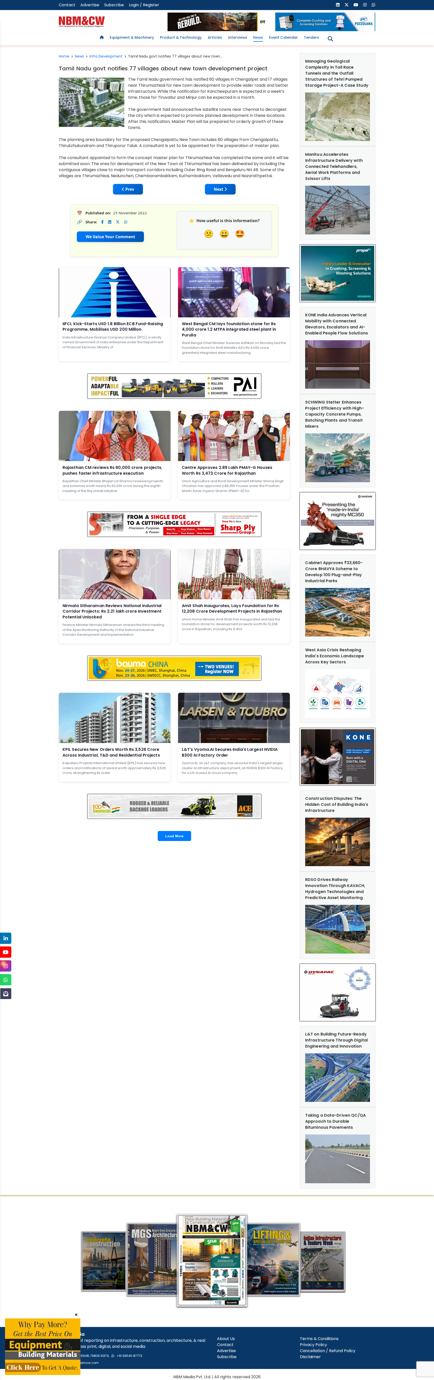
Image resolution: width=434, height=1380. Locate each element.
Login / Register (144, 5)
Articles (215, 37)
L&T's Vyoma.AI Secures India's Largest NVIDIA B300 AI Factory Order (230, 752)
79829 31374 (99, 1356)
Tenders (311, 37)
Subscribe (114, 5)
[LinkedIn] (5, 938)
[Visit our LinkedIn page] (338, 5)
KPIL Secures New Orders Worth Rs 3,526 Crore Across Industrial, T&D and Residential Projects (111, 752)
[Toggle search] (330, 39)
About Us (226, 1339)
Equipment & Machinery (132, 37)
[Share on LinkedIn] (109, 222)
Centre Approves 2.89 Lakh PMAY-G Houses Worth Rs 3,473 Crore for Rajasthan (227, 470)
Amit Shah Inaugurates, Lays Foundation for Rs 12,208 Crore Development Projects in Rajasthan (232, 608)
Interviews (237, 37)
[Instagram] (5, 966)
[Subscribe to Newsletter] (5, 993)
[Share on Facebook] (102, 222)
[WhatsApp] (5, 979)
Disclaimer (310, 1357)
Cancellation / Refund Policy (327, 1351)
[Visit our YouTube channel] (356, 5)
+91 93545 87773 (129, 1356)
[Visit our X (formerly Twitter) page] (347, 5)
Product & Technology (181, 37)
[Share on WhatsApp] (125, 222)
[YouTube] (5, 952)
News (258, 37)
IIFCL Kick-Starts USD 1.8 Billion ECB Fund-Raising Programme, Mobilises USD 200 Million (113, 326)
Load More (174, 836)
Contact (67, 5)
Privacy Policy (313, 1345)
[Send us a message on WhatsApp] (373, 5)
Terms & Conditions (319, 1339)
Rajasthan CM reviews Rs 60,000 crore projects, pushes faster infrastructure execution (112, 470)
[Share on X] (118, 222)
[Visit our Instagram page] (365, 5)
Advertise (89, 5)
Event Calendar (283, 37)
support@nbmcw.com (81, 1363)
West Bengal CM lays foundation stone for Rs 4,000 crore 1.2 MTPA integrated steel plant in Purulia (229, 329)
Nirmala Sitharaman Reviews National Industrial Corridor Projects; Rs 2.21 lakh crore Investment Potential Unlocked (112, 611)
